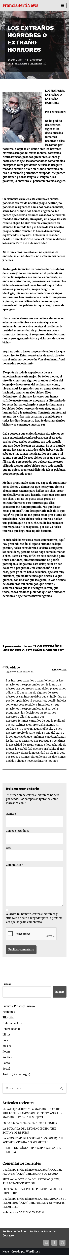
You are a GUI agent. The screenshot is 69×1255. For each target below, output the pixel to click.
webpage (8, 1212)
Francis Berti (19, 63)
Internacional (38, 63)
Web (8, 847)
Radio (6, 1063)
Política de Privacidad (43, 1231)
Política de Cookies (14, 1231)
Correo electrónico (17, 830)
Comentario (14, 864)
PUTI (6, 1179)
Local (6, 1040)
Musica (7, 1046)
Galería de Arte (12, 1023)
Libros (7, 1034)
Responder (59, 669)
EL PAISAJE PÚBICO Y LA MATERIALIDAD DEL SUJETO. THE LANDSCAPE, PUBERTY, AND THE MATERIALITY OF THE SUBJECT (32, 1113)
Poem (6, 1051)
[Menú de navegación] (62, 5)
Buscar (7, 984)
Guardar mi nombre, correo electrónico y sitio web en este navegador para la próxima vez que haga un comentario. (34, 918)
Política (7, 1057)
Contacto (8, 1235)
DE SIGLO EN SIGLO (31, 1212)
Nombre (11, 813)
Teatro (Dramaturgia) (16, 1074)
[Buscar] (61, 1088)
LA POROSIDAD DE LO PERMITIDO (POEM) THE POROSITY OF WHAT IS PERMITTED (34, 1202)
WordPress (33, 1251)
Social (6, 1068)
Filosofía (8, 1017)
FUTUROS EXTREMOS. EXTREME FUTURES (30, 1123)
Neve (6, 1251)
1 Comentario (34, 60)
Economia (9, 1011)
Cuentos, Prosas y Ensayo (19, 1006)
